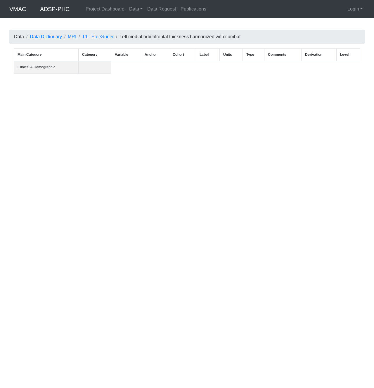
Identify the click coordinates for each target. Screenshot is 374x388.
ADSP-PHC (55, 9)
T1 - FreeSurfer (98, 36)
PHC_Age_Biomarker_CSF (102, 215)
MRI (72, 36)
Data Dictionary (46, 36)
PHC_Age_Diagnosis (97, 140)
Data (134, 8)
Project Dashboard (105, 8)
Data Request (161, 8)
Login (353, 8)
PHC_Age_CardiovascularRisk (105, 290)
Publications (193, 8)
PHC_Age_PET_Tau (96, 365)
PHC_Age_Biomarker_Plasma (104, 253)
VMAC (17, 9)
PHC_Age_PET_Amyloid (100, 328)
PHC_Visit (88, 72)
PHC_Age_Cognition (97, 177)
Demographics (58, 72)
